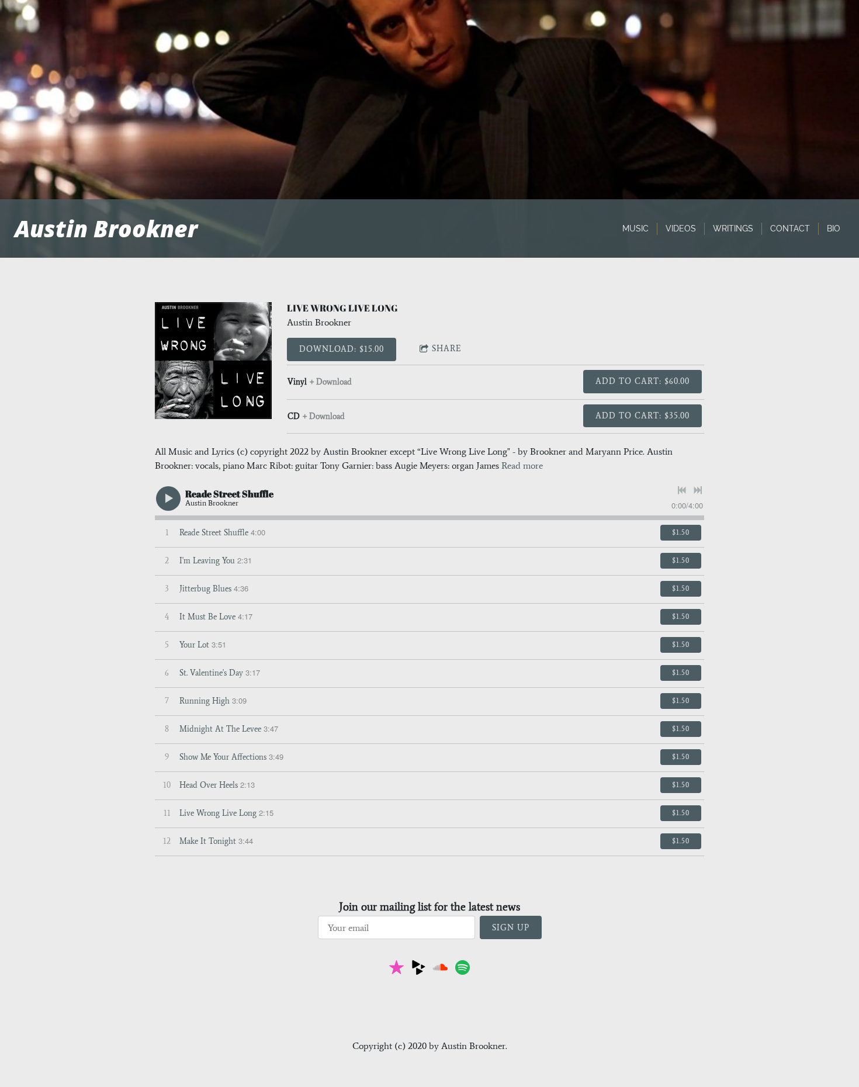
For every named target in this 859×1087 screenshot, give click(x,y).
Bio (833, 228)
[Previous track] (682, 490)
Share (447, 349)
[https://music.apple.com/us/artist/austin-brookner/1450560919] (396, 969)
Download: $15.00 (341, 349)
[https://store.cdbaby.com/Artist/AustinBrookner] (418, 969)
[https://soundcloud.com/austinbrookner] (440, 969)
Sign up (510, 928)
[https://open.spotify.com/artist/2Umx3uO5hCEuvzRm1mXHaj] (462, 969)
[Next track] (697, 490)
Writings (733, 228)
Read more (522, 465)
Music (635, 228)
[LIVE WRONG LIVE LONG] (213, 360)
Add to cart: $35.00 (642, 416)
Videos (681, 228)
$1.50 (681, 532)
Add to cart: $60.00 (642, 381)
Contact (790, 228)
